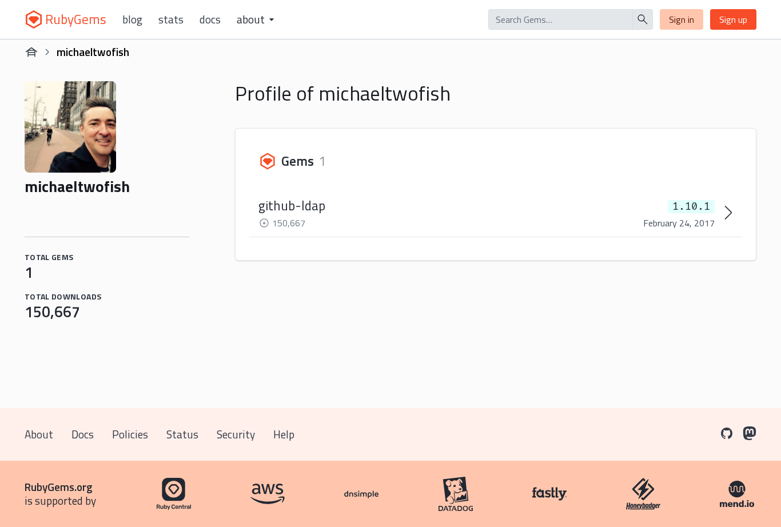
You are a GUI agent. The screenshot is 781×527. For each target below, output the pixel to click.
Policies (130, 434)
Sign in (681, 19)
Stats (171, 19)
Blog (132, 19)
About (39, 434)
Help (283, 434)
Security (236, 434)
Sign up (733, 19)
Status (182, 434)
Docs (210, 19)
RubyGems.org (59, 486)
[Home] (31, 52)
